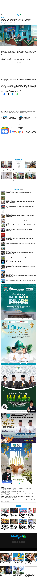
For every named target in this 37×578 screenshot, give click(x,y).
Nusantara (3, 112)
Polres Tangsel (22, 112)
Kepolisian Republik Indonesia (25, 111)
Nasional (33, 111)
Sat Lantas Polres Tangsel (6, 113)
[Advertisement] (18, 7)
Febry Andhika (9, 111)
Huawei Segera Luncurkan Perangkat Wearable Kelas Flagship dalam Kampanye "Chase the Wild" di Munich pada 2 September (18, 500)
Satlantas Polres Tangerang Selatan (18, 113)
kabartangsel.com (8, 23)
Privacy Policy (24, 544)
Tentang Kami (12, 544)
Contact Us (18, 544)
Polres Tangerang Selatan (13, 112)
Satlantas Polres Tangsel (30, 113)
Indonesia (18, 111)
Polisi (7, 112)
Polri (26, 112)
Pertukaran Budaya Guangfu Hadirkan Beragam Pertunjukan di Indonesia (12, 491)
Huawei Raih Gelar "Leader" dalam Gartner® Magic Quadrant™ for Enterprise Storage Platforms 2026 (17, 493)
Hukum (14, 111)
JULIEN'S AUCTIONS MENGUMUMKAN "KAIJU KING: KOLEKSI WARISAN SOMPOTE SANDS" (16, 488)
